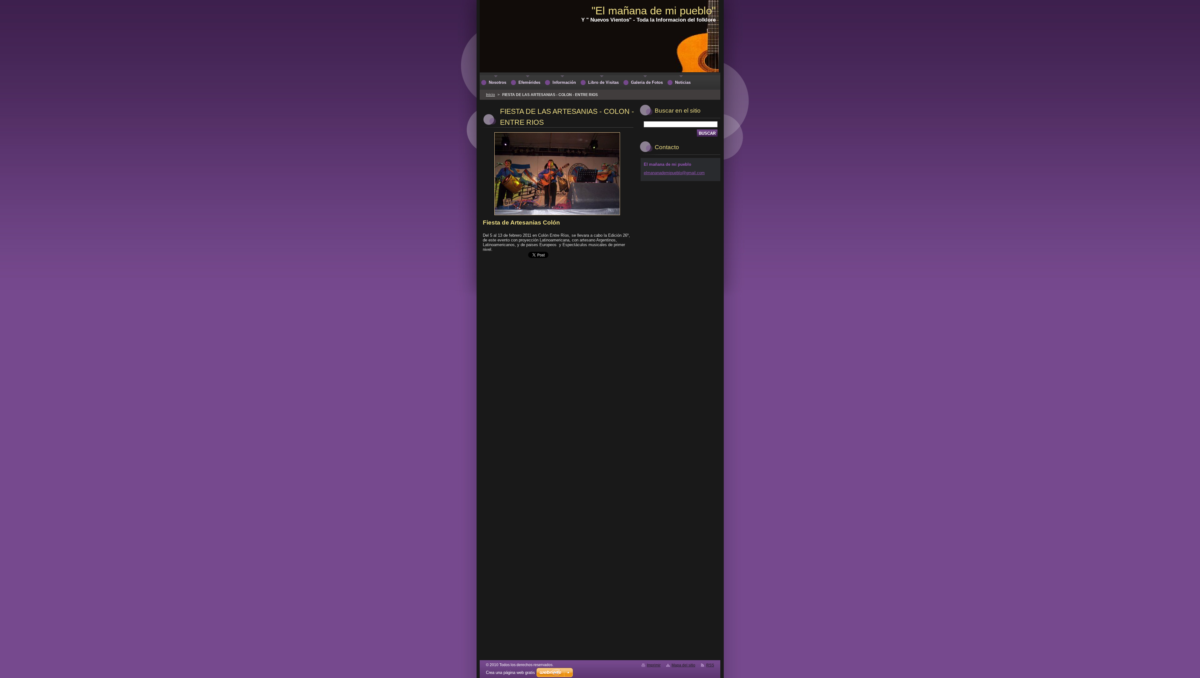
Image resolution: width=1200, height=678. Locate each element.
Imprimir (654, 665)
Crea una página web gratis (510, 672)
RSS (710, 665)
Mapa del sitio (683, 665)
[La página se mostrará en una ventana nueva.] (557, 215)
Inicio (490, 95)
